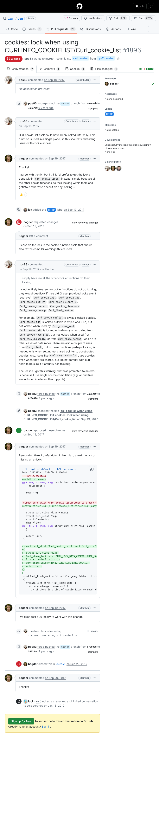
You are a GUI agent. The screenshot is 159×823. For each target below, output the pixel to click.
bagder (23, 158)
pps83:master (106, 58)
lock (31, 701)
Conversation (24, 68)
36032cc (95, 631)
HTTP (51, 209)
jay (30, 209)
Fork (120, 18)
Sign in (46, 726)
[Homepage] (79, 6)
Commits (53, 68)
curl (11, 18)
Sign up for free (21, 721)
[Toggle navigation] (7, 6)
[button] (94, 79)
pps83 (28, 58)
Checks (79, 68)
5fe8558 (60, 664)
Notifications (95, 18)
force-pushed (46, 103)
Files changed (108, 68)
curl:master (80, 58)
